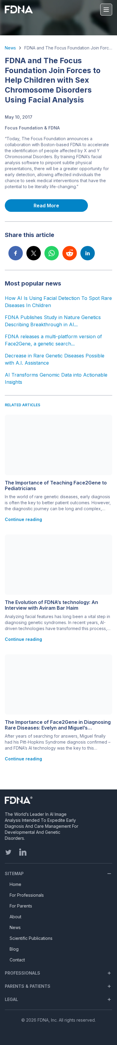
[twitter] (8, 852)
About (15, 916)
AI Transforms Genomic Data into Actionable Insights (56, 378)
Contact (17, 959)
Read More (46, 206)
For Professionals (27, 895)
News (10, 47)
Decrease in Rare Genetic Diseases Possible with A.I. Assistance (54, 359)
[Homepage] (42, 800)
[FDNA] (20, 9)
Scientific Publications (31, 938)
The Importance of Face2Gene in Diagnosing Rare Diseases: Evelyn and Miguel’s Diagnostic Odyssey (58, 725)
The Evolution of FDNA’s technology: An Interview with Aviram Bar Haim (51, 605)
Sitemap (14, 873)
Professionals (22, 972)
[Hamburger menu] (106, 10)
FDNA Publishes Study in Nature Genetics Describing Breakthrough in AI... (53, 320)
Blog (14, 949)
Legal (11, 999)
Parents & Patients (27, 986)
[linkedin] (22, 852)
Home (15, 884)
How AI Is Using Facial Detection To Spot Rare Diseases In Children (58, 301)
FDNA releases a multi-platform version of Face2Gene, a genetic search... (53, 340)
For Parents (21, 905)
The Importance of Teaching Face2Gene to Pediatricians (56, 485)
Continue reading (23, 519)
